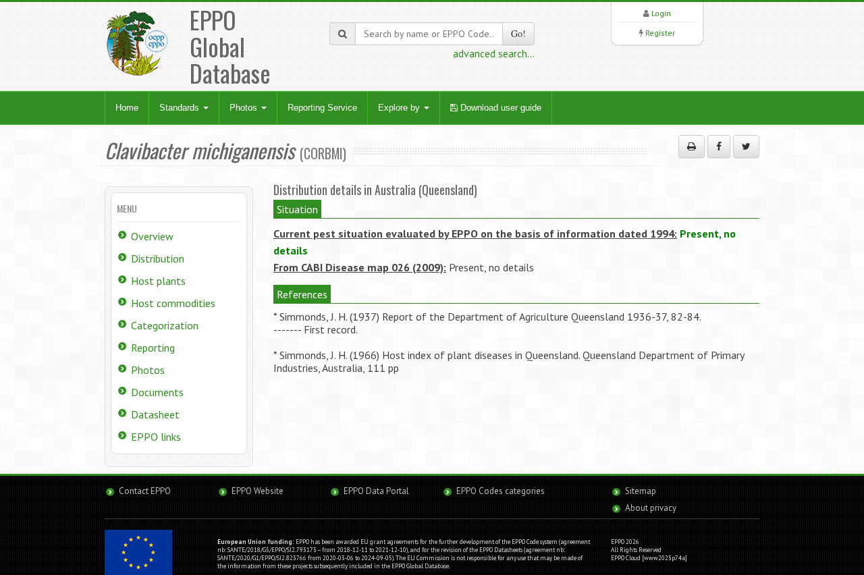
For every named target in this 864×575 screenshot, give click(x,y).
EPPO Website (258, 491)
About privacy (650, 508)
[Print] (691, 146)
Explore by (400, 108)
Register (660, 33)
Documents (157, 392)
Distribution (157, 258)
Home (126, 108)
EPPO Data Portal (376, 491)
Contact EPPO (145, 491)
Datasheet (155, 414)
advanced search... (494, 53)
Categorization (164, 325)
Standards (180, 108)
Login (661, 13)
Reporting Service (322, 108)
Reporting (153, 347)
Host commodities (173, 303)
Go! (518, 33)
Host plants (158, 281)
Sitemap (640, 491)
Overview (152, 236)
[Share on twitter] (746, 146)
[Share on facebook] (718, 146)
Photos (245, 108)
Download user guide (499, 108)
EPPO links (156, 436)
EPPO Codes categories (500, 491)
